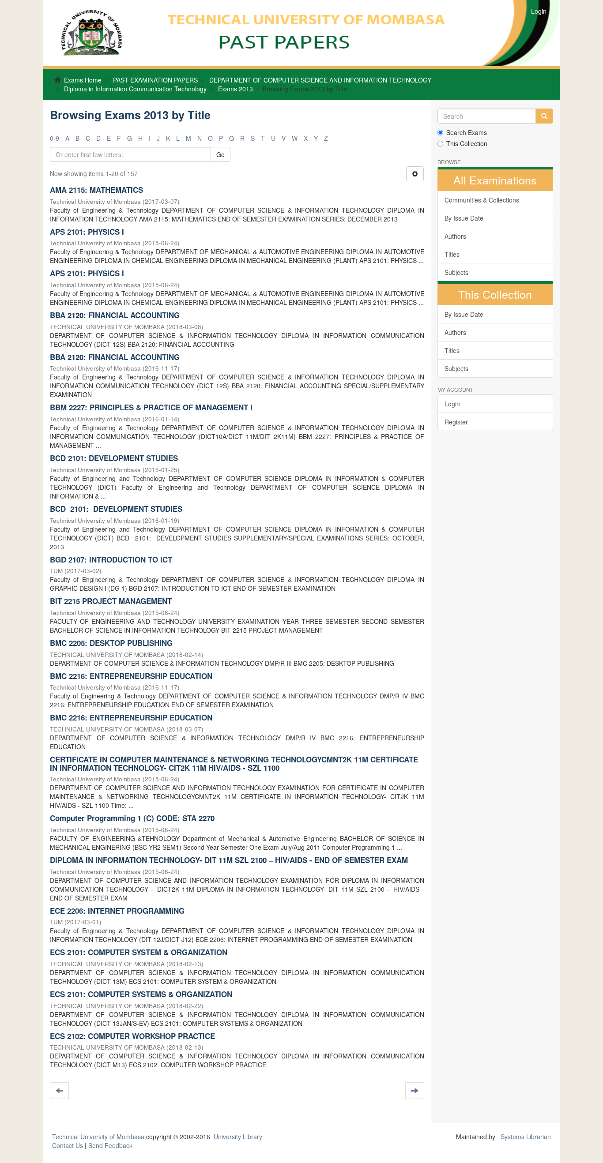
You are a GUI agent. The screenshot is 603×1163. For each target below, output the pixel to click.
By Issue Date (464, 218)
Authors (455, 236)
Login (452, 403)
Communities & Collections (482, 199)
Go (220, 154)
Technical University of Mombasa (99, 1136)
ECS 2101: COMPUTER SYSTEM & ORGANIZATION (138, 952)
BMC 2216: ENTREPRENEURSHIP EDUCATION (131, 676)
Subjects (456, 272)
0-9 (54, 138)
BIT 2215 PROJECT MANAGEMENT (111, 601)
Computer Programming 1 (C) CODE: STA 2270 (132, 818)
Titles (452, 254)
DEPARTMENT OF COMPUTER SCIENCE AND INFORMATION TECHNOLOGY (320, 79)
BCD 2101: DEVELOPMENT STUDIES (114, 458)
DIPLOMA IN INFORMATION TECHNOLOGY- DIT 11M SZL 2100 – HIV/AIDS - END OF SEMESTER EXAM (229, 860)
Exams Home (83, 79)
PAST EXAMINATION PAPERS (155, 79)
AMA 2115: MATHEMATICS (96, 189)
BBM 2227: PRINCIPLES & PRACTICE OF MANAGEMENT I (151, 407)
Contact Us (67, 1145)
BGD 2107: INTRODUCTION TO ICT (111, 559)
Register (456, 421)
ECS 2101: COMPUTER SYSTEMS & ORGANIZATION (141, 994)
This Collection (466, 143)
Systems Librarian (525, 1136)
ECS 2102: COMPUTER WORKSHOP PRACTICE (132, 1036)
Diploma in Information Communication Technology (135, 88)
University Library (238, 1136)
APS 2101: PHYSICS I (87, 231)
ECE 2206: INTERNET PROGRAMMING (117, 910)
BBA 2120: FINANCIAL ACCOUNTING (115, 315)
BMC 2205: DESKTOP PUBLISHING (111, 643)
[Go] (544, 116)
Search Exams (466, 132)
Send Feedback (110, 1145)
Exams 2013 (235, 88)
